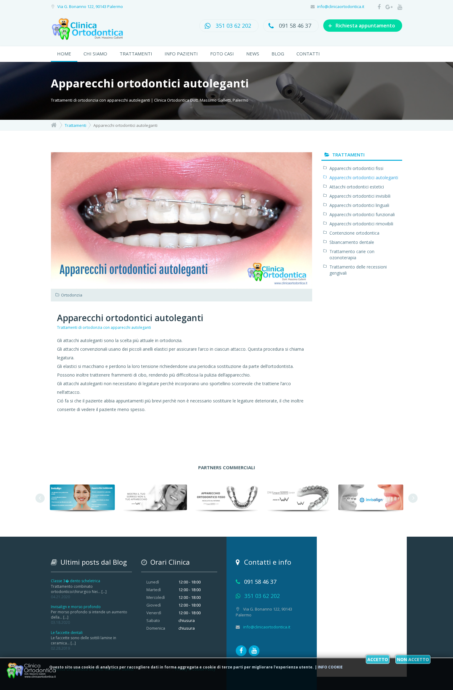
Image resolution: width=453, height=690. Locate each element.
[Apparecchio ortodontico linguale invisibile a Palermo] (226, 497)
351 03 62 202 (233, 25)
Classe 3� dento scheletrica (75, 580)
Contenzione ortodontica (354, 233)
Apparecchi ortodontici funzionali (362, 214)
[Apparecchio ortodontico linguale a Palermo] (154, 497)
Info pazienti (181, 53)
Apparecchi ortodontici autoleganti (130, 318)
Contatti (308, 53)
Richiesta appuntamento (361, 25)
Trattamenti (136, 53)
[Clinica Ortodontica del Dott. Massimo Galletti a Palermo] (93, 29)
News (252, 53)
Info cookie (330, 667)
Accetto (377, 659)
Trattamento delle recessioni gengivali (358, 270)
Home (64, 53)
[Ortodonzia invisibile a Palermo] (299, 497)
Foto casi (222, 53)
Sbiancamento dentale (351, 242)
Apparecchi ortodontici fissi (356, 168)
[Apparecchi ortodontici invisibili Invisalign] (371, 497)
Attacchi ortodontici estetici (356, 187)
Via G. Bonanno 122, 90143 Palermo (90, 6)
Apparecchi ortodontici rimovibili (361, 224)
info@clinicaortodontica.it (340, 6)
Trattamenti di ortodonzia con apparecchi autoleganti (104, 327)
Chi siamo (95, 53)
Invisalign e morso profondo (76, 606)
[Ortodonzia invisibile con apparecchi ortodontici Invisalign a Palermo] (82, 497)
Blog (277, 53)
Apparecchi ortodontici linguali (359, 205)
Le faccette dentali (67, 632)
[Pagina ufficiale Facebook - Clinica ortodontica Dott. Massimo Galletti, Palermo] (377, 7)
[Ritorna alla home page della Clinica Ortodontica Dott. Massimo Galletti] (54, 124)
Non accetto (413, 659)
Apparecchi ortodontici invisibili (359, 196)
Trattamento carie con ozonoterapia (351, 254)
